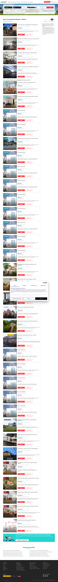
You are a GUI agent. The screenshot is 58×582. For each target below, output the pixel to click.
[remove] (34, 7)
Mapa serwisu (5, 568)
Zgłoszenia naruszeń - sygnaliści (34, 568)
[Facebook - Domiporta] (43, 575)
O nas (4, 564)
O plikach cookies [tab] (43, 285)
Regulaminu (46, 580)
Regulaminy (31, 564)
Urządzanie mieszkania (46, 564)
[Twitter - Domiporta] (47, 575)
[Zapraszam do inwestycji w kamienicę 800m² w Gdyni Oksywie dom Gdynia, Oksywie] (10, 71)
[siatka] (50, 19)
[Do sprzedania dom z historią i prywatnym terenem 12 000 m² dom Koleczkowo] (10, 143)
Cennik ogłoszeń (18, 565)
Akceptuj (41, 298)
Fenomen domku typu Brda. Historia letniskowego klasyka (39, 550)
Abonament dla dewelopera (20, 569)
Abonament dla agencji (19, 568)
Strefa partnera (45, 567)
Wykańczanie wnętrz (46, 565)
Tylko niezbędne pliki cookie (17, 298)
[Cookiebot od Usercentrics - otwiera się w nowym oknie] (43, 282)
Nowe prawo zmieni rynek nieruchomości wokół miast (38, 553)
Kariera (4, 565)
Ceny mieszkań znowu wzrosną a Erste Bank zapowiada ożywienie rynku (41, 551)
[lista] (52, 19)
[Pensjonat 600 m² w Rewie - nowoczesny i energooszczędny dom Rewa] (10, 453)
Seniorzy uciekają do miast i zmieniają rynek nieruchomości (12, 551)
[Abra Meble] (16, 576)
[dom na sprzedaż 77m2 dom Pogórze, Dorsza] (10, 115)
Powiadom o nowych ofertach (49, 10)
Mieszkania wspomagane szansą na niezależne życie (11, 550)
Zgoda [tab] (15, 285)
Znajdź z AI (50, 13)
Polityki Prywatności (52, 580)
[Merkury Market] (7, 576)
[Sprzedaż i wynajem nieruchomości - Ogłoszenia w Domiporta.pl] (4, 2)
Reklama (4, 567)
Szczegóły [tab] (24, 285)
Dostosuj (28, 298)
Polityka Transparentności (33, 567)
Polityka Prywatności (33, 565)
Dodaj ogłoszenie (19, 564)
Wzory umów (45, 568)
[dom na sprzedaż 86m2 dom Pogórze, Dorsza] (10, 129)
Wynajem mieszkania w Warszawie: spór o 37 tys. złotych (39, 554)
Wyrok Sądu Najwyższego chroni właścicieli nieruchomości (12, 554)
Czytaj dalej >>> (44, 34)
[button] (1, 8)
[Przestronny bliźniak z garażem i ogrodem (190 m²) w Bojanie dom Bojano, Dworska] (10, 101)
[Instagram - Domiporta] (45, 575)
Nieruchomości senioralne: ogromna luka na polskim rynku (12, 553)
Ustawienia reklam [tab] (34, 285)
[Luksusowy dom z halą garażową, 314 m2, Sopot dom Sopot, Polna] (10, 312)
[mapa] (54, 19)
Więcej (21, 34)
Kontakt (4, 569)
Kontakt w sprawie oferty (20, 567)
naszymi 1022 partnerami (17, 289)
